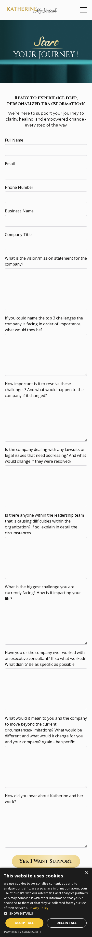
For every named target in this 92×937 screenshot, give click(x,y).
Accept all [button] (24, 923)
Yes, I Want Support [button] (46, 861)
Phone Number (19, 187)
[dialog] (46, 902)
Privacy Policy (38, 908)
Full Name (14, 140)
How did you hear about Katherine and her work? (44, 798)
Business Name (19, 211)
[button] (46, 913)
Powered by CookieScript (22, 932)
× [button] (86, 873)
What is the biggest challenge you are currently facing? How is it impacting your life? (43, 592)
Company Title (18, 234)
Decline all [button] (67, 923)
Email (10, 163)
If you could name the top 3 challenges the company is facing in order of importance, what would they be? (44, 324)
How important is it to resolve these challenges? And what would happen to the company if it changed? (44, 389)
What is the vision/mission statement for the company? (46, 261)
